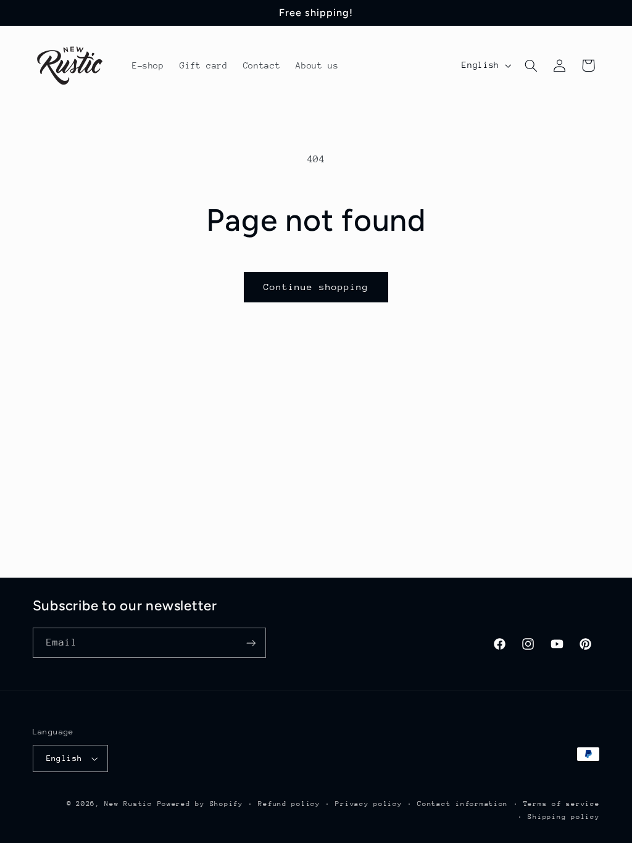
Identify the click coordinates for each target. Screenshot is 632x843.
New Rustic (130, 804)
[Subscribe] (250, 643)
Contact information (462, 804)
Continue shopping (316, 286)
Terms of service (561, 804)
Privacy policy (368, 804)
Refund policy (289, 804)
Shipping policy (563, 817)
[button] (531, 65)
